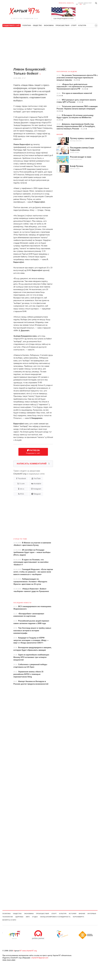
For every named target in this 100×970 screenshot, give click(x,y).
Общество (37, 25)
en (84, 4)
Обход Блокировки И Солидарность (55, 916)
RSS (22, 494)
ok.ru (22, 489)
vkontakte (37, 484)
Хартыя (24, 11)
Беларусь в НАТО (9, 920)
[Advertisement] (27, 48)
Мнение (60, 134)
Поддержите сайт (33, 451)
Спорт (73, 25)
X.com (22, 484)
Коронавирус (78, 916)
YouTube (37, 478)
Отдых (35, 916)
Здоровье (19, 916)
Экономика (49, 25)
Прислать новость (66, 3)
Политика (26, 25)
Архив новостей (84, 3)
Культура (82, 25)
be (77, 4)
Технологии (7, 916)
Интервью (92, 913)
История (72, 913)
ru (81, 4)
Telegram (37, 494)
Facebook (22, 478)
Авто (28, 916)
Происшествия (62, 25)
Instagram (37, 489)
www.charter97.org (29, 951)
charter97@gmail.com (39, 958)
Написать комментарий (33, 464)
